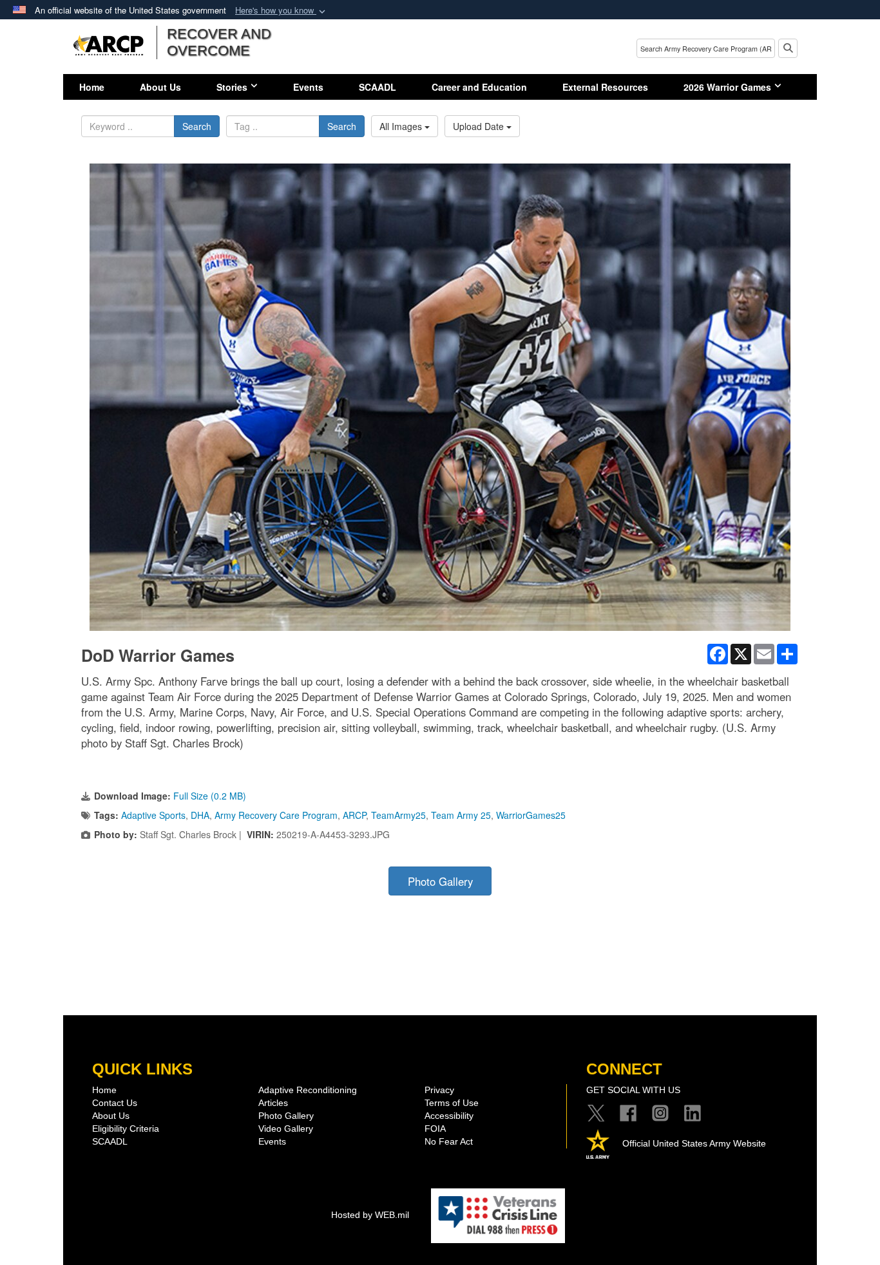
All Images (402, 126)
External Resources (605, 86)
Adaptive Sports (153, 815)
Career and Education (479, 86)
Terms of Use (452, 1103)
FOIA (435, 1128)
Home (91, 86)
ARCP (354, 815)
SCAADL (377, 86)
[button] (281, 10)
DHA (200, 815)
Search (196, 126)
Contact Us (114, 1103)
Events (308, 86)
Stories (231, 86)
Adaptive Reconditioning (307, 1090)
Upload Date (479, 126)
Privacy (439, 1090)
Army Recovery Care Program (276, 815)
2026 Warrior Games (727, 86)
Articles (273, 1103)
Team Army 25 (461, 815)
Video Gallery (285, 1128)
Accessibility (449, 1115)
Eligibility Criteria (125, 1128)
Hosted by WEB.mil (370, 1215)
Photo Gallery (440, 881)
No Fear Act (449, 1141)
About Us (160, 86)
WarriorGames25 (531, 815)
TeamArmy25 (398, 815)
